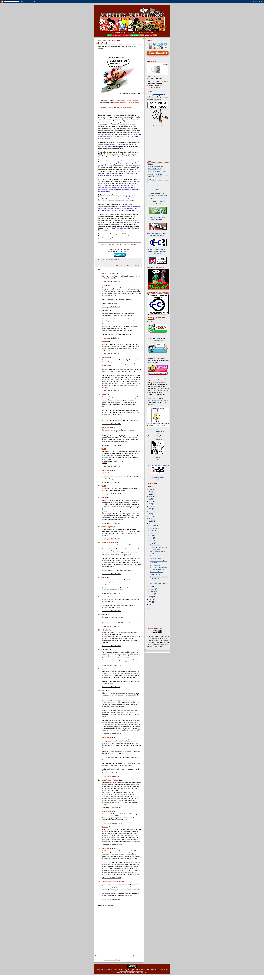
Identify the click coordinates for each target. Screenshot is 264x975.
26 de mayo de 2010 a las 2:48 (111, 899)
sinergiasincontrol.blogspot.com (137, 972)
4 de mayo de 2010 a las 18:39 (111, 574)
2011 (150, 521)
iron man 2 (130, 265)
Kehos (104, 577)
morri (104, 690)
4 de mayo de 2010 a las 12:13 (111, 482)
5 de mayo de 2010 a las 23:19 (111, 665)
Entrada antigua (137, 956)
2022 (150, 494)
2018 (150, 504)
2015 (150, 511)
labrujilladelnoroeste (109, 542)
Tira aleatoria (158, 52)
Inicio (120, 956)
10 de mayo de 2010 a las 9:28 (111, 733)
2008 (150, 599)
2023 (150, 491)
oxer (103, 669)
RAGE (104, 394)
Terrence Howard (133, 156)
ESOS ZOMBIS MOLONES (156, 171)
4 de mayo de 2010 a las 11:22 (111, 353)
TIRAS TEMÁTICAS (154, 169)
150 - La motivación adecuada (159, 583)
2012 (150, 518)
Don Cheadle (108, 154)
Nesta (104, 614)
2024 (150, 489)
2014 (150, 514)
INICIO (150, 164)
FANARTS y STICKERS (155, 166)
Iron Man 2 (102, 43)
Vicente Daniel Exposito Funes (112, 881)
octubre (152, 530)
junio (152, 540)
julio (151, 538)
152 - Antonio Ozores (156, 572)
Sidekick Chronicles (158, 477)
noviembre (153, 528)
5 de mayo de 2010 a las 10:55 (111, 626)
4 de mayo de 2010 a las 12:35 (111, 494)
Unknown (105, 827)
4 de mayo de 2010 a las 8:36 (111, 281)
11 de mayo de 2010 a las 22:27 (111, 807)
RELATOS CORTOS (154, 176)
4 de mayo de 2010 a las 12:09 (111, 466)
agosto (152, 535)
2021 (150, 496)
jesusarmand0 (106, 811)
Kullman (105, 357)
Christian (105, 630)
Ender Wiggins (107, 427)
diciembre (153, 525)
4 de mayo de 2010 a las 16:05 (111, 523)
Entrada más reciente (101, 956)
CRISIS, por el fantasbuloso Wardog (158, 465)
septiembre (153, 533)
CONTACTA (152, 179)
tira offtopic (137, 265)
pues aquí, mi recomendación (158, 195)
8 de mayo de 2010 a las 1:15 (111, 687)
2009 (150, 597)
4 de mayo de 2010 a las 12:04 (111, 445)
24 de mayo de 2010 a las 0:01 (111, 878)
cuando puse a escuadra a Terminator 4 (129, 100)
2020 (150, 499)
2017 (150, 506)
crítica (124, 265)
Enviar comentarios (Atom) (112, 960)
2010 (150, 523)
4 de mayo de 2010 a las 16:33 (111, 539)
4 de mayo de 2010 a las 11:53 (111, 424)
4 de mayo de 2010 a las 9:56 (111, 338)
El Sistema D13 (158, 439)
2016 (150, 509)
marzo (152, 589)
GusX (104, 285)
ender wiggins (113, 969)
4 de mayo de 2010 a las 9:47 (111, 307)
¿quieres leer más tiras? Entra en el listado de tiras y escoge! (119, 244)
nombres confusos (155, 574)
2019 (150, 501)
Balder (104, 497)
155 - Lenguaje (154, 556)
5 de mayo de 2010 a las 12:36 (111, 646)
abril (151, 586)
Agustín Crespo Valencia (110, 780)
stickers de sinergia (159, 94)
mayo (152, 543)
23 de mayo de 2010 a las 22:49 (112, 844)
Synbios (105, 341)
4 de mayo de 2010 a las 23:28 (111, 611)
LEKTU (158, 190)
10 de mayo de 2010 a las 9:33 (111, 776)
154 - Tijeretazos (155, 565)
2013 (150, 516)
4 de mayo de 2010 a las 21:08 (111, 593)
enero (152, 594)
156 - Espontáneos (155, 545)
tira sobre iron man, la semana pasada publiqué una (126, 102)
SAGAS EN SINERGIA (155, 174)
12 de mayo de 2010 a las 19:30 (112, 823)
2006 (150, 604)
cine (120, 265)
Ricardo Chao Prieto (108, 273)
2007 (150, 602)
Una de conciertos (155, 558)
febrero (152, 591)
